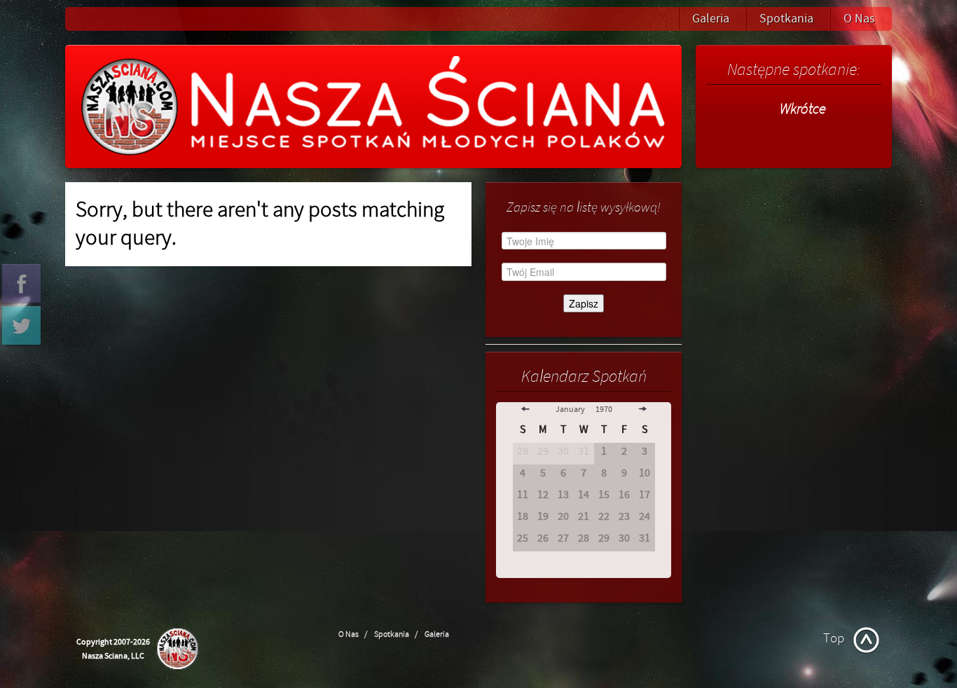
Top (833, 638)
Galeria (710, 18)
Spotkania (786, 18)
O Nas (859, 18)
